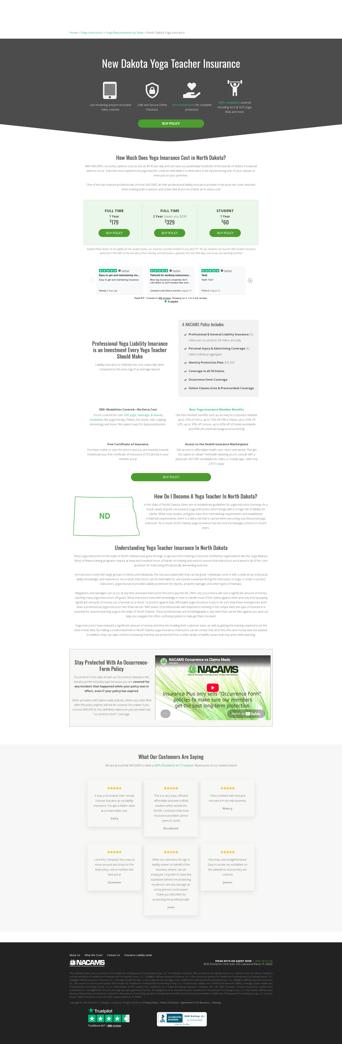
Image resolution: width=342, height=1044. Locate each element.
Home (74, 33)
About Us (74, 955)
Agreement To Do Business (195, 1002)
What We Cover (94, 955)
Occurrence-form (183, 105)
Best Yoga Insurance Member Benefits (216, 409)
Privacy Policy (150, 1002)
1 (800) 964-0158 (263, 961)
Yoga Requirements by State (125, 33)
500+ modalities (229, 103)
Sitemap (216, 1002)
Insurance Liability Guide (138, 955)
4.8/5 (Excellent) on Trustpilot (173, 765)
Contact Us (113, 955)
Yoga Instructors (92, 33)
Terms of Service (169, 1002)
